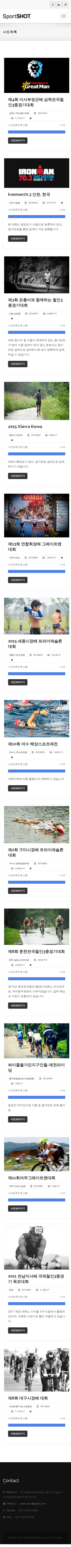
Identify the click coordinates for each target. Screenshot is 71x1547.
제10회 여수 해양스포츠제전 (33, 744)
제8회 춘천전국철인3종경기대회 (36, 951)
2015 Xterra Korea (25, 426)
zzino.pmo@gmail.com (33, 1503)
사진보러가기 (18, 140)
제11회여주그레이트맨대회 (31, 1178)
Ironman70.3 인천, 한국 (29, 194)
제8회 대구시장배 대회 (28, 1398)
